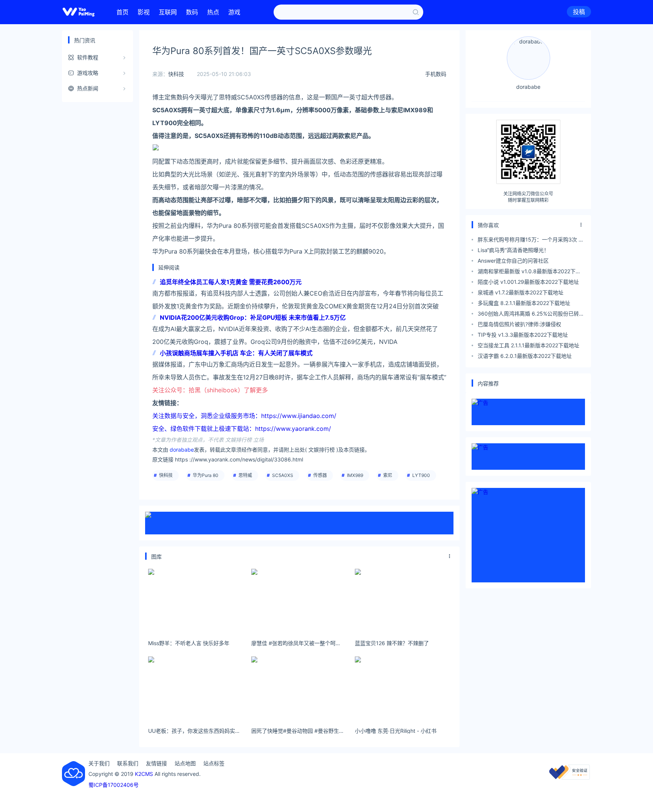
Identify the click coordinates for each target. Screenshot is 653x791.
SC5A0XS (282, 475)
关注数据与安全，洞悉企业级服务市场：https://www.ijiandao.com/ (244, 415)
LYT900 (421, 475)
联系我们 (127, 763)
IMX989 (355, 475)
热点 (213, 12)
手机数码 (435, 74)
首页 (122, 12)
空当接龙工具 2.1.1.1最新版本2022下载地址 (528, 345)
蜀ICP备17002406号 (113, 785)
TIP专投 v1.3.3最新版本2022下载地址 (523, 334)
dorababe (182, 449)
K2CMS (144, 774)
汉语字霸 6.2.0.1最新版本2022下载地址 (525, 356)
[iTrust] (569, 777)
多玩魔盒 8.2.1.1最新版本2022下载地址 (524, 303)
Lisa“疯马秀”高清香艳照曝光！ (513, 250)
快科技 (176, 74)
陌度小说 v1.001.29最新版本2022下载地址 (528, 282)
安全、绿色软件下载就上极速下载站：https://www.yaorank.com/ (241, 428)
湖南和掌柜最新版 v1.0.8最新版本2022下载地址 (529, 272)
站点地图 (185, 763)
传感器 (320, 475)
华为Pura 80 (205, 475)
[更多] (449, 556)
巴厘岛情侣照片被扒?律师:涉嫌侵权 (519, 324)
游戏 (234, 12)
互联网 (168, 12)
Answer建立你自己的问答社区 (513, 260)
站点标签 (213, 763)
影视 (144, 12)
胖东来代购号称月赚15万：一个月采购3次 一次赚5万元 (531, 240)
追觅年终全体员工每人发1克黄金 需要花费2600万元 (231, 282)
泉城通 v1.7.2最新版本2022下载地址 (520, 292)
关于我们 (99, 763)
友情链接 (156, 763)
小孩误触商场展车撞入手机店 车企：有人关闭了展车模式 (236, 353)
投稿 (579, 11)
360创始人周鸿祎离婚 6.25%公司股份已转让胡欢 (531, 314)
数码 (192, 12)
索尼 (387, 475)
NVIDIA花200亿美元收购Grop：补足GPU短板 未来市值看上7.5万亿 (253, 317)
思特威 (245, 475)
